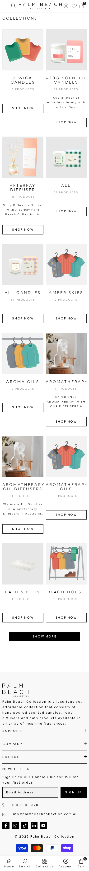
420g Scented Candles (66, 80)
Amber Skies (66, 293)
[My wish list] (74, 6)
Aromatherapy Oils (66, 487)
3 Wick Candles (23, 80)
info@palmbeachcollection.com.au (45, 814)
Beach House (66, 592)
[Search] (13, 6)
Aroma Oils (22, 382)
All (66, 186)
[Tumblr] (34, 825)
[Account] (66, 6)
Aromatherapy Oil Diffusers (22, 487)
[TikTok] (24, 825)
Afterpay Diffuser (23, 188)
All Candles (23, 293)
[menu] (4, 6)
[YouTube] (43, 825)
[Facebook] (5, 825)
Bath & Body (23, 592)
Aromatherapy (66, 382)
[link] (25, 863)
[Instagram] (15, 825)
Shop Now (22, 108)
